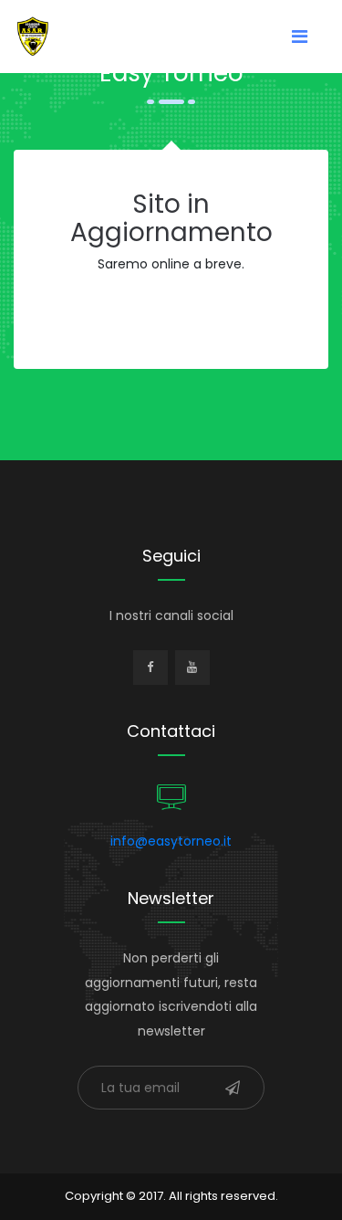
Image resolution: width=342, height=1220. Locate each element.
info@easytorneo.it (171, 841)
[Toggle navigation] (299, 36)
